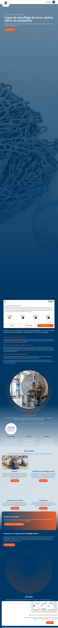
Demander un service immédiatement (14, 524)
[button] (48, 2)
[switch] (22, 318)
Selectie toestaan (29, 325)
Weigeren (12, 325)
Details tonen (48, 321)
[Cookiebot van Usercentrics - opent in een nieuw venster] (49, 301)
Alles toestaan (45, 325)
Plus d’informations (9, 544)
